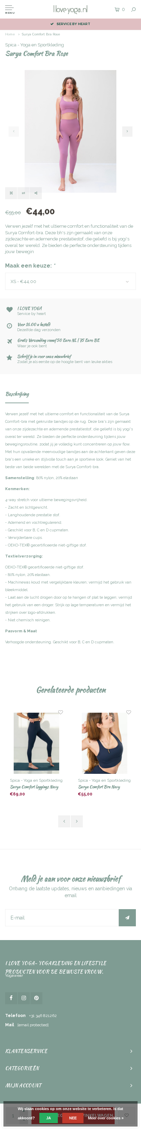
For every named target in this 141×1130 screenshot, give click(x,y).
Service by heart (73, 24)
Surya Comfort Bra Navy (99, 787)
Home (10, 34)
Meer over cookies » (106, 1118)
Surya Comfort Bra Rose (41, 34)
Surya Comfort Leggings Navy (34, 787)
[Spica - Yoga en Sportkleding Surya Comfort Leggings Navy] (36, 743)
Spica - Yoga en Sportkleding (34, 44)
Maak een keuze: (30, 265)
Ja (48, 1118)
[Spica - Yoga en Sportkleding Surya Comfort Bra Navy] (104, 743)
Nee (73, 1118)
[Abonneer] (127, 917)
